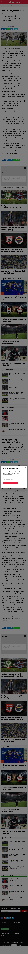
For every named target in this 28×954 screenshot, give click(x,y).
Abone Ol (10, 483)
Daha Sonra (21, 483)
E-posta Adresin (6, 477)
